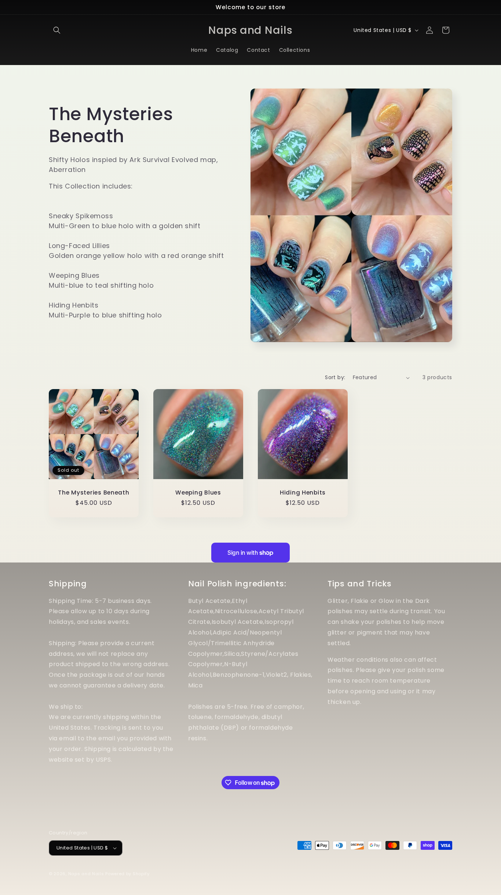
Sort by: (335, 377)
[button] (57, 30)
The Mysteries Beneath (93, 492)
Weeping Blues (198, 492)
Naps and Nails (87, 874)
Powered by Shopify (127, 874)
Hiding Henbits (303, 492)
